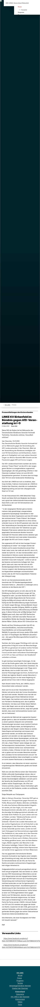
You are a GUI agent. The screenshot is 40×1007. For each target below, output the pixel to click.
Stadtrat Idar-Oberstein (20, 988)
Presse (20, 7)
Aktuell (20, 975)
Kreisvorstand (20, 999)
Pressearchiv (24, 10)
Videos (20, 1002)
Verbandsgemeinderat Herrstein (20, 986)
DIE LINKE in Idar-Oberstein (20, 997)
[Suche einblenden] (32, 3)
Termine (20, 983)
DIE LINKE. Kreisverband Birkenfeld (17, 3)
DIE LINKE (7, 405)
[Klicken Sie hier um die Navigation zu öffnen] (37, 3)
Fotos (20, 1004)
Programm (21, 12)
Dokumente (20, 994)
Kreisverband (20, 992)
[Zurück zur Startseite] (2, 404)
